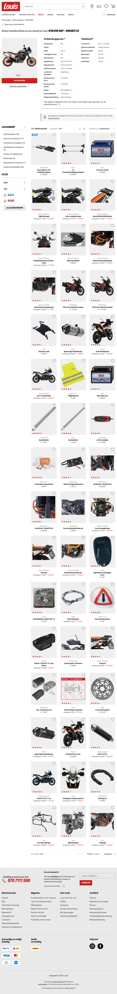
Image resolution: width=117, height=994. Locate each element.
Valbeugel (102, 843)
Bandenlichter (44, 440)
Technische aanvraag (10, 905)
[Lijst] (84, 128)
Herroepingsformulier (97, 912)
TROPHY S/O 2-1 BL (44, 798)
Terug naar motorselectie (14, 24)
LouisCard (6, 920)
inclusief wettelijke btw (58, 982)
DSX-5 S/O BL (102, 754)
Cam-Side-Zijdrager (44, 843)
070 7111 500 (19, 880)
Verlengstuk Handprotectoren (73, 798)
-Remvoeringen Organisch (73, 710)
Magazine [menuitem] (60, 15)
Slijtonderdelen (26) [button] (11, 134)
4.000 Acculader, (102, 440)
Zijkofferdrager (73, 843)
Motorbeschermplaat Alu (73, 573)
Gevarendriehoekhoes (102, 619)
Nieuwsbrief (6, 912)
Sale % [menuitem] (41, 15)
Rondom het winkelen (69, 909)
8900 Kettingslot (73, 619)
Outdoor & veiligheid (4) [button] (13, 154)
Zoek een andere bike (17, 86)
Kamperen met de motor (40, 920)
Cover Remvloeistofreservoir (73, 528)
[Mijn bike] (99, 6)
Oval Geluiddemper (102, 351)
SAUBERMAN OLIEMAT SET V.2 (44, 619)
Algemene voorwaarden (98, 901)
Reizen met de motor (39, 909)
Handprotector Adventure (73, 663)
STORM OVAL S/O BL (73, 754)
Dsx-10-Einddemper (44, 396)
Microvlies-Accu (102, 396)
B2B (3, 901)
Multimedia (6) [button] (9, 158)
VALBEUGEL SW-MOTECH (102, 484)
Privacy (92, 905)
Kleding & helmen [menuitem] (8, 15)
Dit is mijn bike (19, 81)
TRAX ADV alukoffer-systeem (73, 307)
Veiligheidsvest (73, 396)
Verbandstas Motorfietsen (44, 484)
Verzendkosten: (42, 984)
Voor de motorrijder (38, 916)
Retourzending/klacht (10, 923)
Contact (5, 898)
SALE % (11, 200)
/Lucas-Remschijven (102, 710)
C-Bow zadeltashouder (73, 216)
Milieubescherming (97, 920)
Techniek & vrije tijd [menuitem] (27, 15)
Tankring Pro (102, 798)
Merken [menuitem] (50, 15)
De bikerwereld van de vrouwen (43, 898)
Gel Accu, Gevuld (102, 170)
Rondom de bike (37, 912)
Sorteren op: (94, 129)
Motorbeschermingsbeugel (102, 261)
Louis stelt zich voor (68, 898)
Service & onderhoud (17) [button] (14, 138)
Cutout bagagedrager (102, 528)
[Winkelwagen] (113, 6)
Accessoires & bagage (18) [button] (14, 143)
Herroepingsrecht (96, 909)
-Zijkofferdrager (43, 216)
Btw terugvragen (66, 912)
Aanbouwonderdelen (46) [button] (14, 167)
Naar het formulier (54, 118)
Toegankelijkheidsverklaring (100, 916)
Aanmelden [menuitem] (110, 15)
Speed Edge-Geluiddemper (73, 351)
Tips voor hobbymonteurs (41, 901)
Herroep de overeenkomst (12, 927)
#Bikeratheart (36, 905)
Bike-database (7, 909)
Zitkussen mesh (43, 351)
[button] (83, 6)
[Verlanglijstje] (106, 6)
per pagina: (54, 129)
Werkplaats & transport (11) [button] (15, 163)
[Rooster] (80, 128)
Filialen (63, 901)
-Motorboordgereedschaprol (73, 484)
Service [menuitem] (71, 15)
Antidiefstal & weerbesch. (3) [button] (14, 148)
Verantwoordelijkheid (68, 916)
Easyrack (44, 573)
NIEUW (10, 195)
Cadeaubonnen (8, 916)
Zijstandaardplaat (73, 261)
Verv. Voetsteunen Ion (44, 710)
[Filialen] (92, 6)
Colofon (92, 898)
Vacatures (64, 905)
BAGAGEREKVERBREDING (102, 216)
